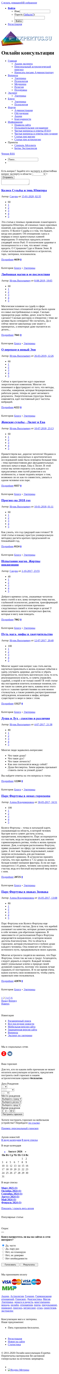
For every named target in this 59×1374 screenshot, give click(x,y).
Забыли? (29, 14)
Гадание (29, 1296)
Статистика (14, 1344)
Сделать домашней (11, 2)
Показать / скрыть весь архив (17, 1208)
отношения (26, 1305)
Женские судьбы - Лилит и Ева (23, 422)
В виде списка (30, 1140)
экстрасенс (7, 1310)
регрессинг (29, 1307)
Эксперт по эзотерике (20, 1035)
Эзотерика (29, 268)
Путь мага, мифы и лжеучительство (27, 634)
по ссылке (34, 1122)
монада (5, 1305)
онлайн (15, 1305)
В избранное (30, 2)
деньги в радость (23, 1302)
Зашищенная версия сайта (22, 1029)
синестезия (50, 1307)
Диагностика (34, 1299)
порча (37, 1305)
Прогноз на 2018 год (15, 500)
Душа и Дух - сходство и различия (25, 718)
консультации (42, 1302)
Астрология (17, 1296)
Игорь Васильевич (20, 280)
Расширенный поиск (19, 1020)
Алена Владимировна (22, 802)
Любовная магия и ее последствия (25, 274)
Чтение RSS (8, 153)
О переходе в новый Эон (18, 349)
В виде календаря (11, 1140)
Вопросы (13, 1032)
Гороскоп (20, 1299)
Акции (5, 1296)
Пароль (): (24, 14)
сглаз (39, 1307)
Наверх (5, 1003)
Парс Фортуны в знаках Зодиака (24, 891)
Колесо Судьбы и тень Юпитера (24, 190)
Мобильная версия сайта (21, 1026)
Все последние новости (21, 1023)
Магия (46, 1299)
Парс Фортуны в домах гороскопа (25, 796)
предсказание (49, 1305)
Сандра (14, 196)
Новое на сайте (16, 1341)
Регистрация (15, 24)
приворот (6, 1307)
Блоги (17, 268)
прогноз (17, 1307)
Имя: (17, 11)
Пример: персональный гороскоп (20, 1128)
